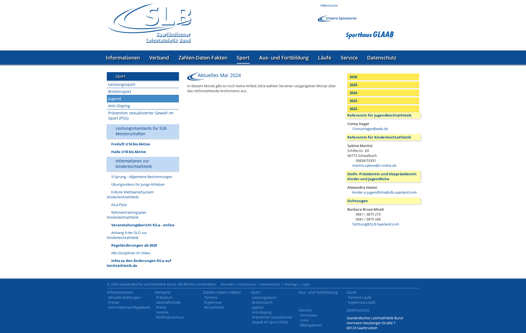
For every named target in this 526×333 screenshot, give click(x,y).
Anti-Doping (119, 105)
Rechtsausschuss (170, 317)
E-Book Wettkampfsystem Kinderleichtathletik (130, 194)
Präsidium (164, 297)
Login (305, 284)
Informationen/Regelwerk (129, 307)
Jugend (114, 98)
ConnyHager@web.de (370, 128)
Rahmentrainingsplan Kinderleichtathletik (126, 215)
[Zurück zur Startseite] (149, 23)
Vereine (162, 312)
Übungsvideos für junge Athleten (138, 184)
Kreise (161, 307)
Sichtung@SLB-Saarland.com (375, 224)
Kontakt (227, 284)
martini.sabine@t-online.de (374, 165)
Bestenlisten (214, 307)
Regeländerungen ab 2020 (134, 245)
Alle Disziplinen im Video (130, 252)
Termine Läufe (359, 297)
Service (349, 57)
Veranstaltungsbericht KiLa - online (143, 224)
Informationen (123, 57)
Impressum (247, 284)
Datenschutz (381, 57)
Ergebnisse (213, 302)
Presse (113, 302)
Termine (211, 297)
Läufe (324, 57)
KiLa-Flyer (119, 204)
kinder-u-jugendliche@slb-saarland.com (384, 192)
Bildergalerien (311, 325)
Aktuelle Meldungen (124, 297)
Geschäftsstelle (168, 302)
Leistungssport (121, 84)
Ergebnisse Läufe (361, 302)
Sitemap (290, 284)
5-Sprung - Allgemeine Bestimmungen (141, 176)
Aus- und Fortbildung (284, 57)
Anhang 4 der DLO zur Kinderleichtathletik (127, 235)
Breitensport (119, 91)
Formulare (308, 315)
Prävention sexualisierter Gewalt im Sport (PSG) (140, 115)
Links (304, 320)
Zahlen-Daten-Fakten (203, 57)
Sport (243, 57)
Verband (159, 57)
